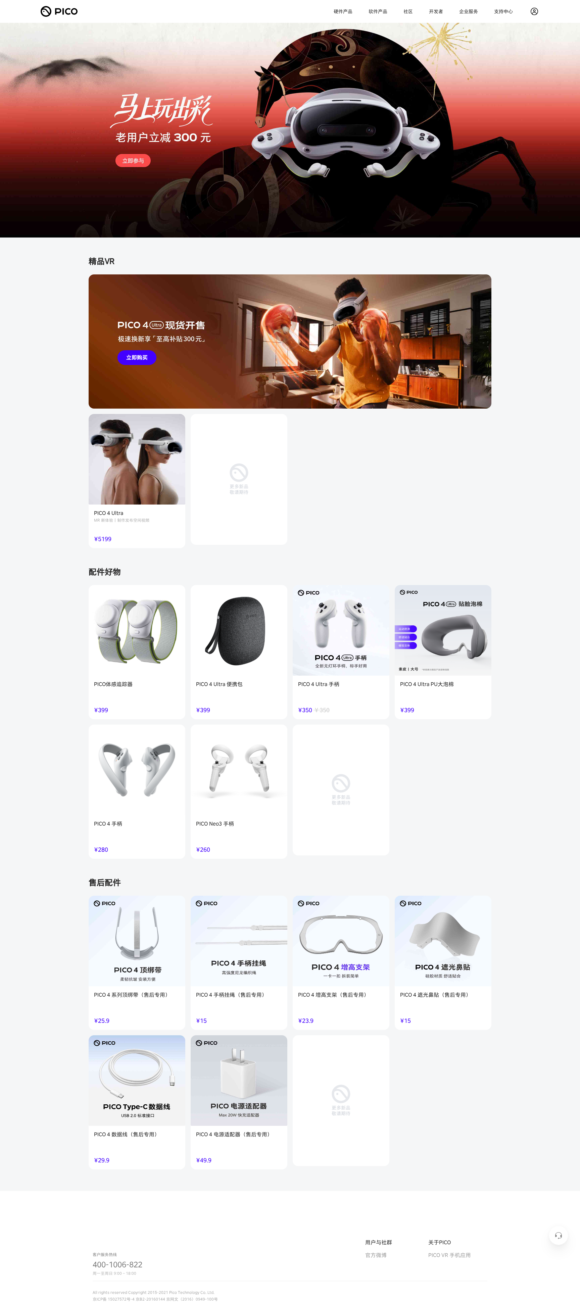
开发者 (436, 11)
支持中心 (503, 11)
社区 (408, 11)
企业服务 (468, 11)
